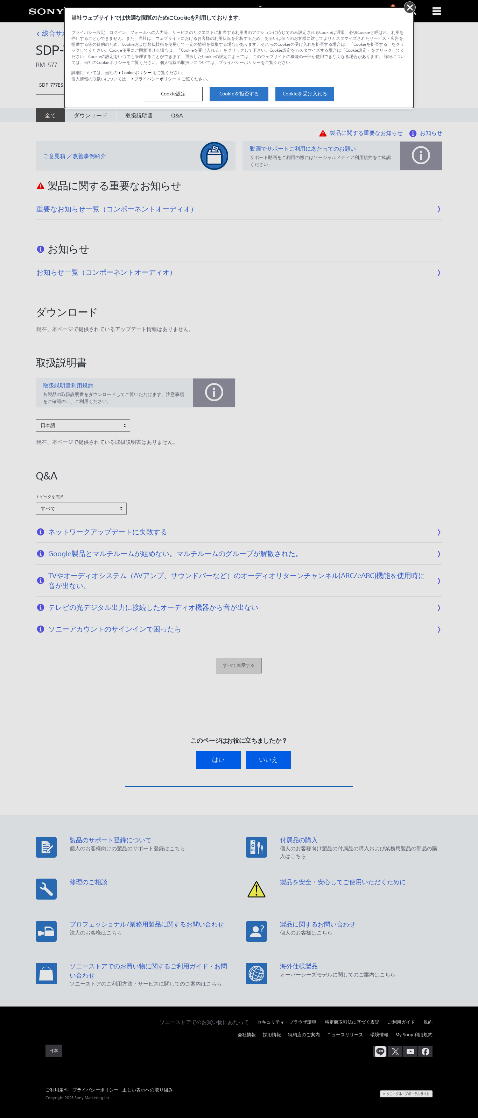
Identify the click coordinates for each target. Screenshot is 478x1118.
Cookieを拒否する (239, 94)
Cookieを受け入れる (305, 94)
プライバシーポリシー (155, 79)
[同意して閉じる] (410, 7)
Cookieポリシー (137, 72)
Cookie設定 (173, 94)
